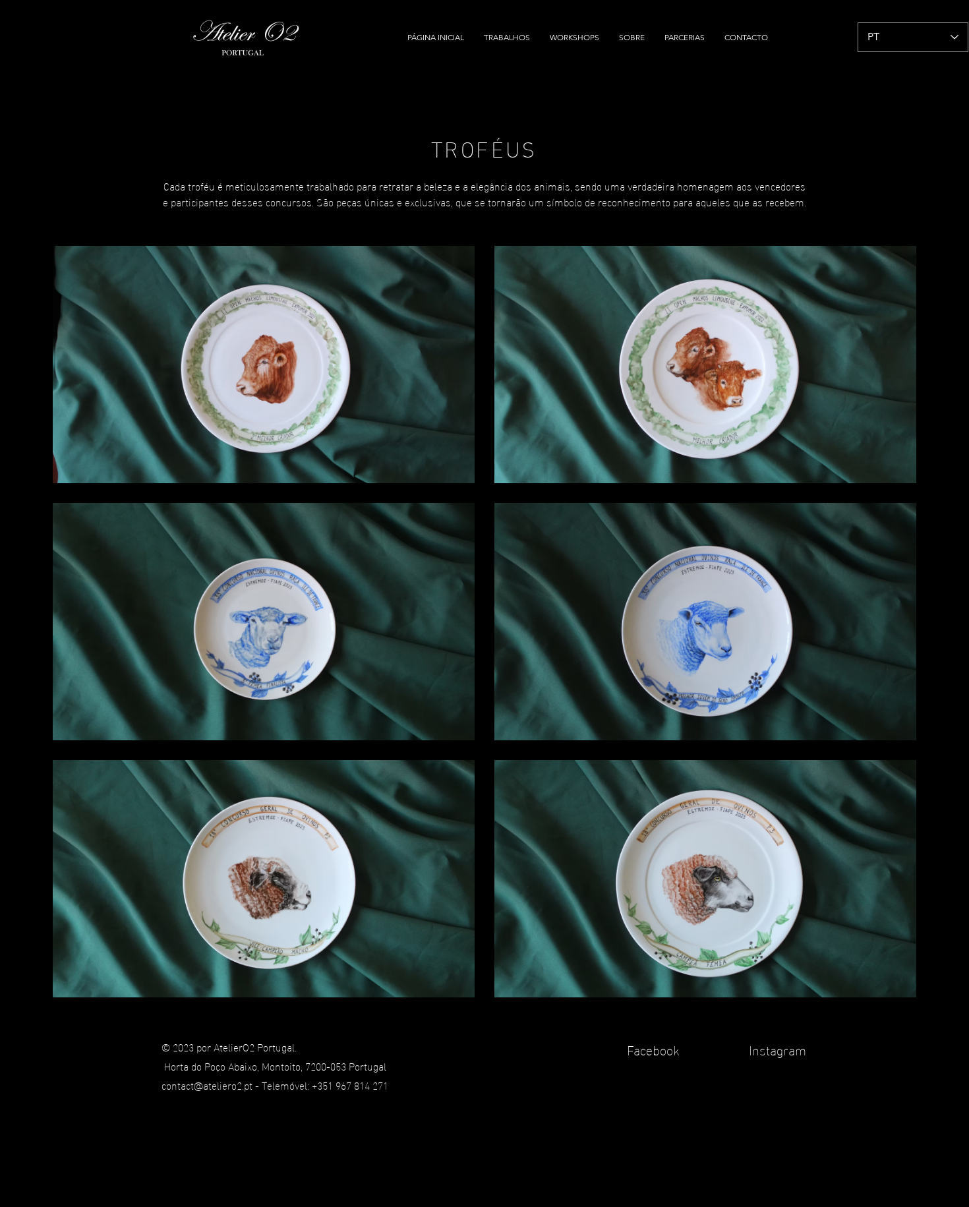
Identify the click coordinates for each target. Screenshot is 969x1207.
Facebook (655, 1049)
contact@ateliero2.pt (207, 1084)
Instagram (776, 1049)
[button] (507, 37)
